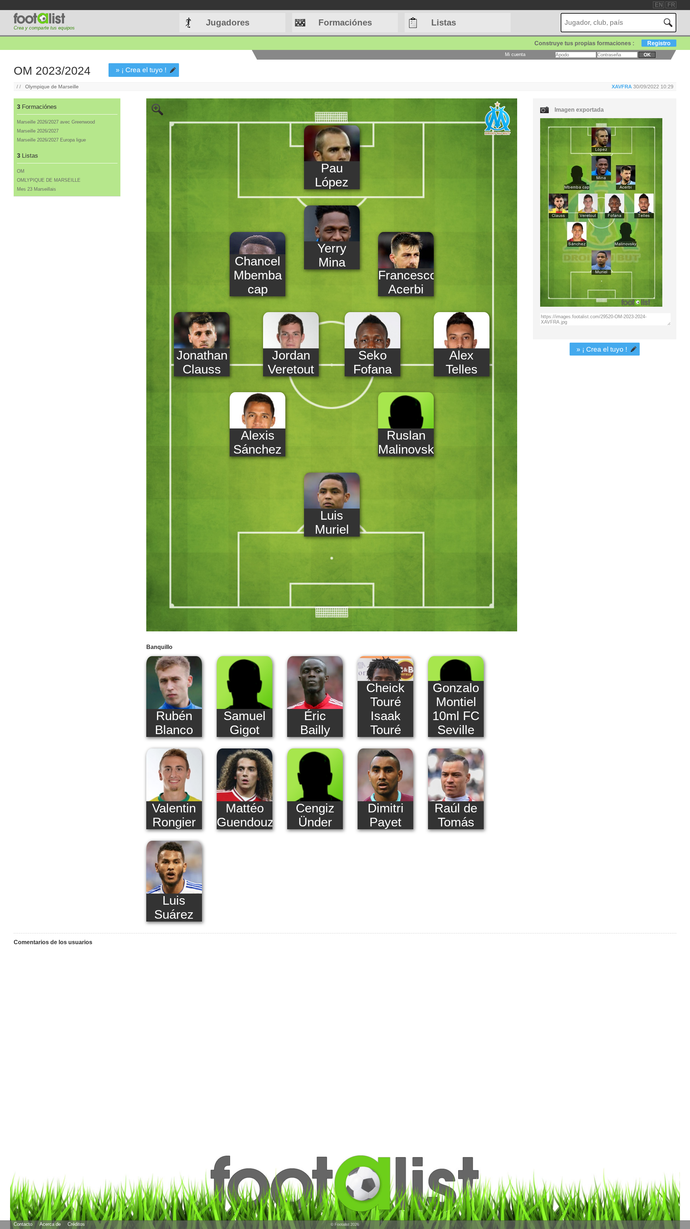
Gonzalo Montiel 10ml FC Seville (455, 709)
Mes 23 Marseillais (36, 189)
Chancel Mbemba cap (258, 275)
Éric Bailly (315, 723)
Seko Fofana (372, 362)
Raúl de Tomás (455, 815)
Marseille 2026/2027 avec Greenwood (56, 122)
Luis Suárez (174, 907)
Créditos (76, 1224)
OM (20, 171)
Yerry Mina (331, 255)
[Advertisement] (67, 315)
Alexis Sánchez (257, 442)
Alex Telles (462, 362)
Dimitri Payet (386, 815)
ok (647, 54)
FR (671, 5)
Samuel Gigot (245, 723)
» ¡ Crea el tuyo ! (141, 70)
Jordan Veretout (291, 362)
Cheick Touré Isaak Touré (385, 709)
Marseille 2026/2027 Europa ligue (51, 140)
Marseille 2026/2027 (38, 131)
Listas (443, 22)
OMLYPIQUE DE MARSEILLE (48, 180)
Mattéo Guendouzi (244, 815)
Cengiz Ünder (315, 815)
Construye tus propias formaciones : (602, 43)
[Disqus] (265, 1041)
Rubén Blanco (174, 723)
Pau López (332, 175)
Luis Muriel (332, 522)
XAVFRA (622, 86)
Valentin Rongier (174, 815)
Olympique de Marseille (52, 86)
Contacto (23, 1224)
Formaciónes (345, 22)
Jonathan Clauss (201, 362)
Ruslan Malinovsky (406, 442)
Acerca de (50, 1224)
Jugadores (227, 22)
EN (659, 5)
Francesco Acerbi (406, 282)
